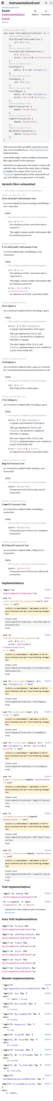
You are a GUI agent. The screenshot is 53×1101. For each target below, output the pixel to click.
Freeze (19, 925)
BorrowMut (21, 1014)
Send (19, 942)
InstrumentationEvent (24, 3)
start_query (19, 681)
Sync (19, 951)
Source (5, 22)
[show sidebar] (2, 3)
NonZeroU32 (29, 109)
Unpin (18, 959)
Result (30, 905)
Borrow (19, 1003)
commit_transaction (14, 853)
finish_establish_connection (20, 638)
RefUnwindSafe (25, 934)
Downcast (20, 1024)
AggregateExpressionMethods (21, 988)
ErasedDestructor (24, 1083)
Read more (10, 912)
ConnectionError (17, 291)
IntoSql (19, 1049)
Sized (24, 999)
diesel (5, 7)
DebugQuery (39, 69)
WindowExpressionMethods (19, 1078)
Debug (19, 893)
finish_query (20, 742)
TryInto (24, 1065)
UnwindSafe (23, 967)
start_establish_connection (20, 601)
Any (17, 993)
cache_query (19, 712)
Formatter (9, 905)
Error (40, 97)
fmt (9, 901)
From (17, 1034)
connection (14, 7)
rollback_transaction (16, 816)
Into (21, 1039)
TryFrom (24, 1054)
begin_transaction (14, 779)
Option (27, 57)
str (27, 42)
